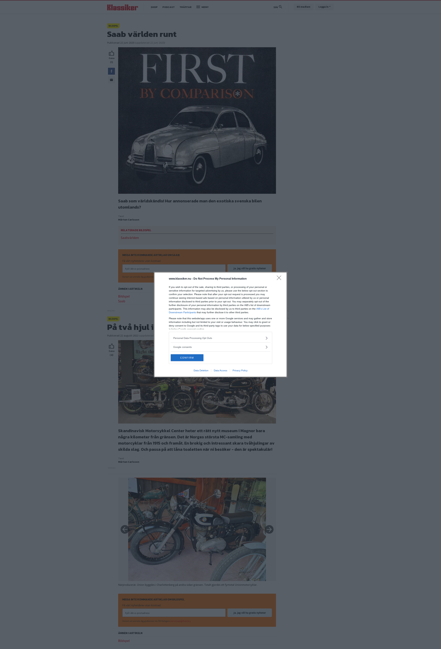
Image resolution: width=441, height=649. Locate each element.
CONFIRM (187, 357)
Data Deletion (201, 370)
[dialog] (220, 324)
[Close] (280, 279)
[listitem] (220, 338)
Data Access (220, 370)
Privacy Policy (240, 370)
